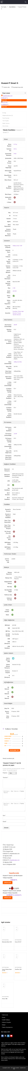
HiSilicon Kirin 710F (17, 245)
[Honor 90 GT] (20, 933)
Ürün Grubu (5, 126)
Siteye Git (4, 100)
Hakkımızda (5, 1014)
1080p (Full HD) (18, 362)
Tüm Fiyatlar (5, 120)
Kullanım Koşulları (6, 1022)
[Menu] (2, 2)
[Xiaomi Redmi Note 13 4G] (7, 960)
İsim (4, 815)
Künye (3, 1017)
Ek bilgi (4, 112)
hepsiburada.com (7, 96)
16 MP (15, 433)
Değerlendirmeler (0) (7, 115)
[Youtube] (11, 1036)
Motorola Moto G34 (7, 942)
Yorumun (5, 777)
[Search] (25, 2)
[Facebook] (2, 1036)
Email (4, 821)
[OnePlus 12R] (20, 960)
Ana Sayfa (3, 7)
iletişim (3, 1024)
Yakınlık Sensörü (17, 314)
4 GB (14, 288)
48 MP (15, 324)
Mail (14, 1068)
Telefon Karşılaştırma (7, 1027)
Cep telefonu (12, 7)
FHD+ (15, 153)
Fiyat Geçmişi (5, 118)
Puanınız (5, 772)
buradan (24, 1058)
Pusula (19, 313)
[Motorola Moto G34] (7, 933)
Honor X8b (4, 998)
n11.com (4, 102)
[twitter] (5, 1036)
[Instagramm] (8, 1036)
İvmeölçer (15, 311)
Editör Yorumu (5, 123)
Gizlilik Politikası (6, 1019)
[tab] (14, 112)
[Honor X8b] (7, 990)
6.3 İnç (15, 144)
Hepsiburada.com (14, 860)
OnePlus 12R (18, 969)
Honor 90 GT (18, 942)
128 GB (14, 291)
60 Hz (15, 149)
